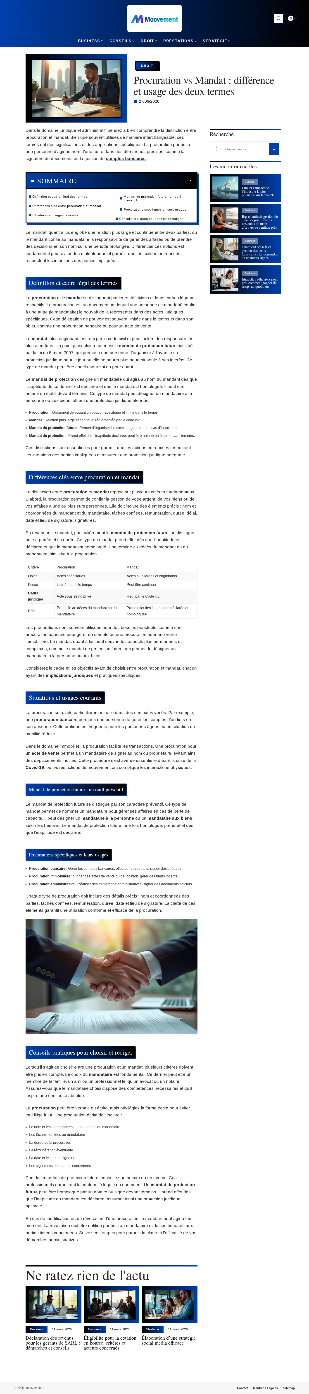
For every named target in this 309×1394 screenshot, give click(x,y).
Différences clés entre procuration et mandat (66, 206)
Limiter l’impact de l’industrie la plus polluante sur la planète (258, 191)
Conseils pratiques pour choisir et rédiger (151, 218)
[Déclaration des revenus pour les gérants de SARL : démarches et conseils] (53, 1304)
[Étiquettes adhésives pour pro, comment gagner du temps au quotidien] (225, 279)
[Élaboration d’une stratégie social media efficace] (169, 1304)
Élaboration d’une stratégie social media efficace (169, 1340)
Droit (147, 65)
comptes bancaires (126, 158)
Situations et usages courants (55, 215)
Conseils (249, 181)
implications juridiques (69, 675)
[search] (278, 18)
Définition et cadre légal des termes (59, 196)
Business (36, 1329)
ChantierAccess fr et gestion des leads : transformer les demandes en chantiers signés (260, 252)
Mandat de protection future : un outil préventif (152, 198)
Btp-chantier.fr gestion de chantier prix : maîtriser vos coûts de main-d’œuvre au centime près (260, 222)
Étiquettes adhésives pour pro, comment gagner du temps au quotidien (260, 283)
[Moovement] (154, 18)
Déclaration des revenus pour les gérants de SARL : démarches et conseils (53, 1342)
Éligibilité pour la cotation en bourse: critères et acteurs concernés (110, 1342)
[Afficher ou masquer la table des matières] (134, 180)
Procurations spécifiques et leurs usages (155, 209)
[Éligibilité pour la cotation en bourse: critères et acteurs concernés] (112, 1304)
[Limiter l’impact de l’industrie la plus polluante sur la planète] (225, 187)
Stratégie (152, 1329)
